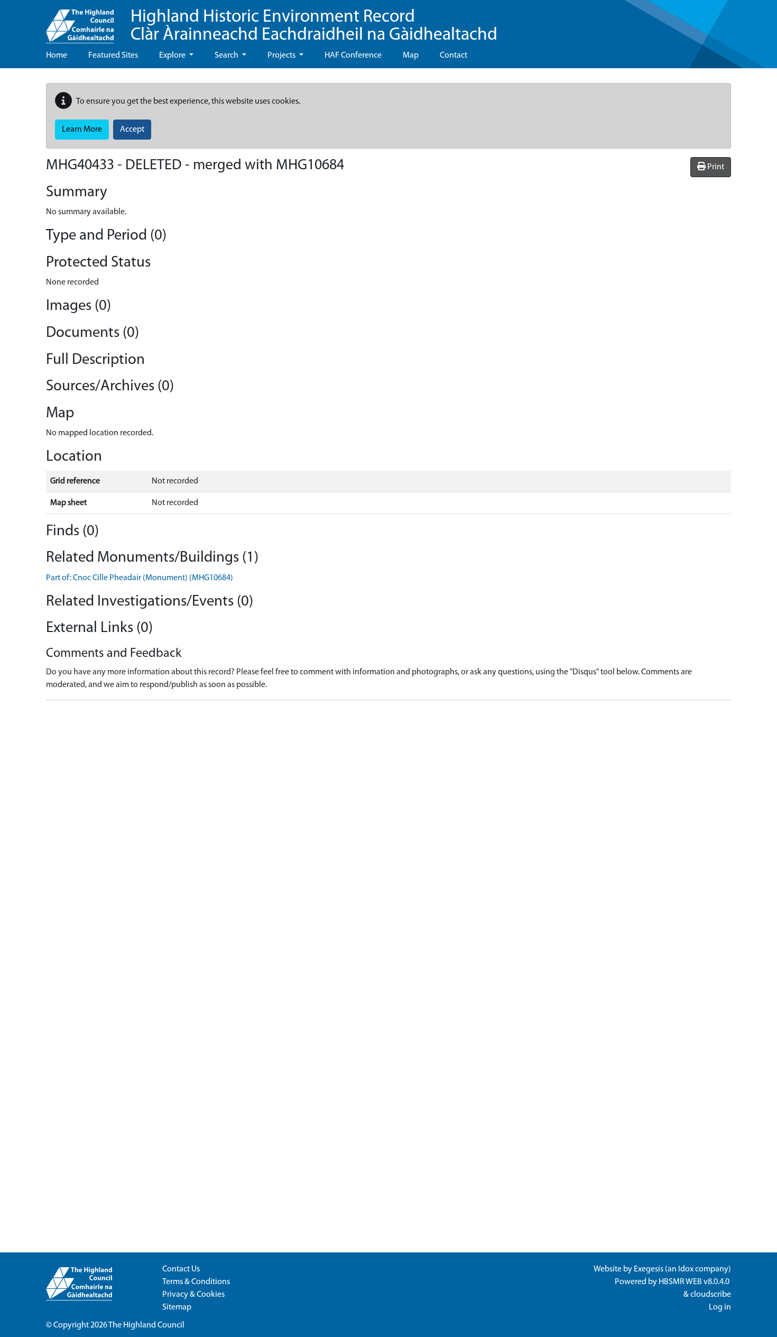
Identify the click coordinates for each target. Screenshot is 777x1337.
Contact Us (181, 1269)
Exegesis (648, 1269)
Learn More (82, 129)
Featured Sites (113, 55)
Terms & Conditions (196, 1282)
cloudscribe (710, 1294)
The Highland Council (146, 1325)
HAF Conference (353, 55)
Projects (282, 55)
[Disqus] (388, 841)
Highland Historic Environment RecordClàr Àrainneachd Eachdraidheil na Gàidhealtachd (314, 26)
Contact (453, 55)
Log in (720, 1307)
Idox (685, 1269)
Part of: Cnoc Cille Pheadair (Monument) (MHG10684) (139, 578)
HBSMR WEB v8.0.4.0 (695, 1282)
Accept (132, 129)
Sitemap (176, 1307)
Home (56, 55)
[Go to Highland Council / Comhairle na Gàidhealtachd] (80, 22)
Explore (173, 55)
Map (411, 55)
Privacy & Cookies (193, 1294)
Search (227, 55)
